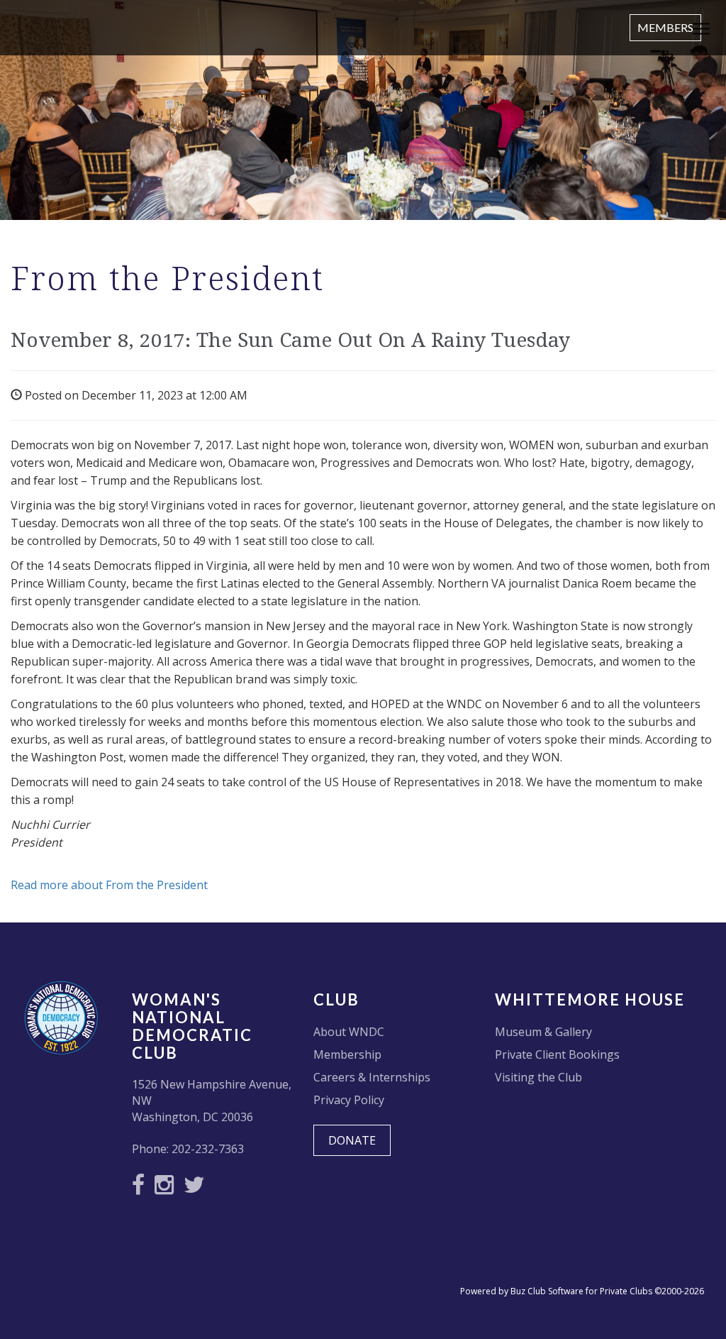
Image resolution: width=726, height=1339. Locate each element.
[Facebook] (142, 1188)
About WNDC (348, 1032)
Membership (347, 1054)
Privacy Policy (348, 1100)
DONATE (352, 1140)
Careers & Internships (371, 1077)
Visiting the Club (538, 1077)
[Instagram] (168, 1188)
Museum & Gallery (543, 1032)
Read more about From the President (109, 885)
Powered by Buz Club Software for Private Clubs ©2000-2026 (582, 1291)
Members (665, 27)
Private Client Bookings (557, 1054)
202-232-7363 (208, 1149)
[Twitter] (198, 1188)
